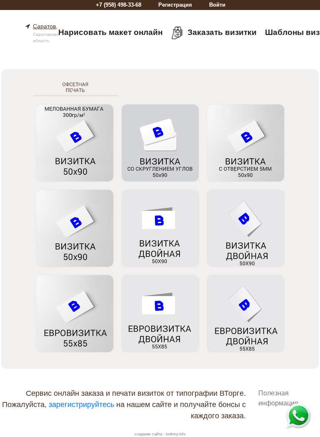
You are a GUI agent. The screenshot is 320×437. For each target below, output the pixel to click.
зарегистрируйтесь (81, 404)
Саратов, (45, 26)
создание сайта (148, 434)
